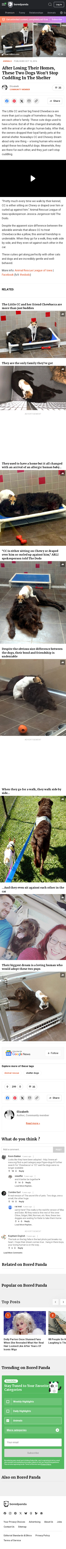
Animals (7, 61)
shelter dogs (32, 1073)
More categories (17, 1430)
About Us (48, 1522)
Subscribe (33, 1452)
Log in (59, 4)
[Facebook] (5, 1513)
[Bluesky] (26, 1513)
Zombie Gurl (14, 1192)
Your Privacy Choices (14, 1522)
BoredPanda (18, 4)
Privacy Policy (42, 1535)
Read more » (33, 1123)
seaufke (19, 1176)
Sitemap (22, 1527)
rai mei (18, 1206)
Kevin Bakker (14, 1156)
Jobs (59, 1522)
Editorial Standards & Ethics (18, 1535)
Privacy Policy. (46, 1464)
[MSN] (36, 1513)
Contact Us (9, 1527)
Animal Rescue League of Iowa (33, 270)
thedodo (25, 274)
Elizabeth (14, 86)
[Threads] (31, 1513)
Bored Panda (15, 1504)
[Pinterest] (15, 1513)
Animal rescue (11, 1073)
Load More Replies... (24, 1186)
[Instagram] (10, 1513)
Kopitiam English (16, 1236)
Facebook (8, 274)
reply (21, 1171)
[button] (55, 1302)
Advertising (35, 1522)
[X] (20, 1513)
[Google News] (41, 1513)
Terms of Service (12, 1540)
